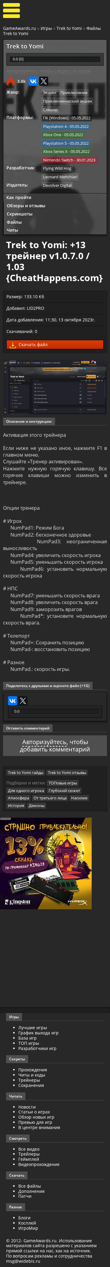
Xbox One (52, 134)
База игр (27, 1038)
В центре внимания (39, 1127)
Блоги (24, 1218)
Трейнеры (29, 1080)
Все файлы (29, 1186)
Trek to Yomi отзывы (67, 772)
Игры (46, 28)
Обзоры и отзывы (26, 205)
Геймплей (28, 1159)
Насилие (79, 798)
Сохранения (31, 1085)
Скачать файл (32, 344)
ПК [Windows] (55, 118)
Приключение (74, 92)
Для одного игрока (26, 790)
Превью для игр (35, 1122)
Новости (27, 1107)
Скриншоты (19, 214)
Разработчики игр (37, 1048)
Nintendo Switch (58, 160)
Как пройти (18, 197)
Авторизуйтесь (44, 742)
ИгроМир (28, 1228)
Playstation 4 (55, 126)
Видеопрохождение (39, 1164)
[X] (43, 81)
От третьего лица (50, 798)
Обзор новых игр (36, 1117)
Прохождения (32, 1070)
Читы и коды (31, 1075)
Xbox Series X (55, 151)
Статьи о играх (34, 1112)
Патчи (24, 1196)
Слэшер (50, 109)
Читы (12, 230)
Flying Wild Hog (57, 168)
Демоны (37, 805)
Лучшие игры (32, 1027)
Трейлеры (29, 1154)
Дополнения (31, 1191)
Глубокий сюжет (64, 790)
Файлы (14, 222)
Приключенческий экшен (67, 101)
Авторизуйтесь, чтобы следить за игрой (48, 71)
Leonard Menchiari (60, 176)
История (16, 805)
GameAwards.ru (19, 28)
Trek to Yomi (69, 28)
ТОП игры (28, 1043)
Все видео (28, 1149)
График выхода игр (38, 1033)
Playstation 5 (55, 143)
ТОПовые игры (63, 783)
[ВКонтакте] (33, 81)
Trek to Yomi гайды (25, 772)
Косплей (27, 1223)
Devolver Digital (57, 185)
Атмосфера (18, 798)
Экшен (49, 92)
